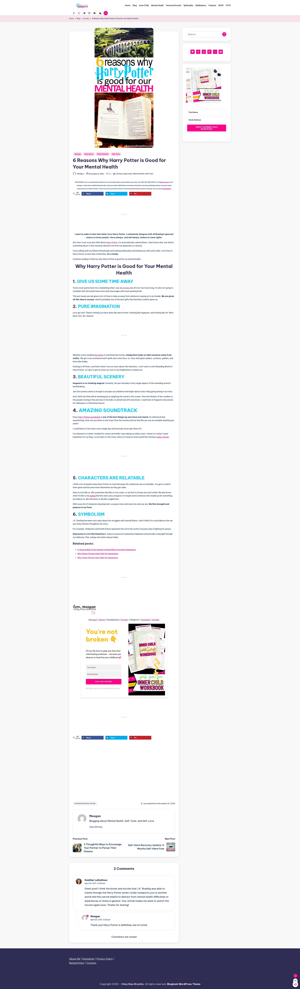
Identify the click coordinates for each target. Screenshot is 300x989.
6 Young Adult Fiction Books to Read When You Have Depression (106, 549)
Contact (91, 962)
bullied (93, 496)
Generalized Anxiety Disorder (85, 803)
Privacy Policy (105, 958)
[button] (95, 827)
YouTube (155, 620)
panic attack (163, 437)
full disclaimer (167, 188)
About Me (74, 958)
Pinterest (93, 620)
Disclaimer (88, 958)
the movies (125, 288)
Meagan (95, 816)
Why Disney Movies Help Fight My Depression (97, 553)
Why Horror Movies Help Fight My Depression (97, 558)
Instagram (145, 620)
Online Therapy (164, 182)
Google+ (125, 620)
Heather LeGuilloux (96, 880)
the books (98, 355)
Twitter (102, 620)
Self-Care (116, 154)
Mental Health (102, 154)
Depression (89, 154)
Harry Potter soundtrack (89, 417)
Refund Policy (76, 962)
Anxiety (78, 154)
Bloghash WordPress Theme (183, 984)
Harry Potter (112, 242)
